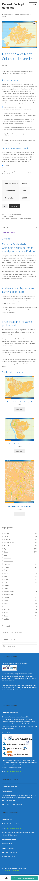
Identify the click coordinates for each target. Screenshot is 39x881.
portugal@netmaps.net (14, 771)
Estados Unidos (8, 594)
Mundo (6, 536)
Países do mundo (9, 542)
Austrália (6, 567)
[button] (34, 23)
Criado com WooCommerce (10, 871)
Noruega (6, 607)
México (6, 600)
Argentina (7, 564)
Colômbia (10, 14)
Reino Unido (7, 558)
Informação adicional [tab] (8, 232)
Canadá (6, 579)
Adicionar (15, 206)
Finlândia (6, 597)
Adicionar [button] (19, 409)
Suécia (6, 616)
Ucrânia (6, 619)
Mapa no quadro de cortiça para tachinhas (19, 119)
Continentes (7, 540)
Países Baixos (8, 610)
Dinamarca (7, 588)
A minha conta (6, 878)
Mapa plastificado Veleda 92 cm (15, 113)
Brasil (5, 576)
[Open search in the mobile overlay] (19, 646)
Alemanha (7, 546)
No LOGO (6, 166)
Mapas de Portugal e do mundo (14, 5)
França (6, 552)
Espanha (6, 549)
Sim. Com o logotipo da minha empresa (18, 172)
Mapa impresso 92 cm (12, 107)
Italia (5, 555)
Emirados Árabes (9, 591)
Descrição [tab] (5, 227)
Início (5, 14)
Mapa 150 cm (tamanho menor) (16, 134)
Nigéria (6, 603)
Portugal (6, 533)
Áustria (6, 570)
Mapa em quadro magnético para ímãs (18, 127)
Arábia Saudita (8, 561)
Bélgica (6, 573)
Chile (5, 582)
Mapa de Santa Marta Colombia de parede (19, 218)
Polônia (6, 613)
